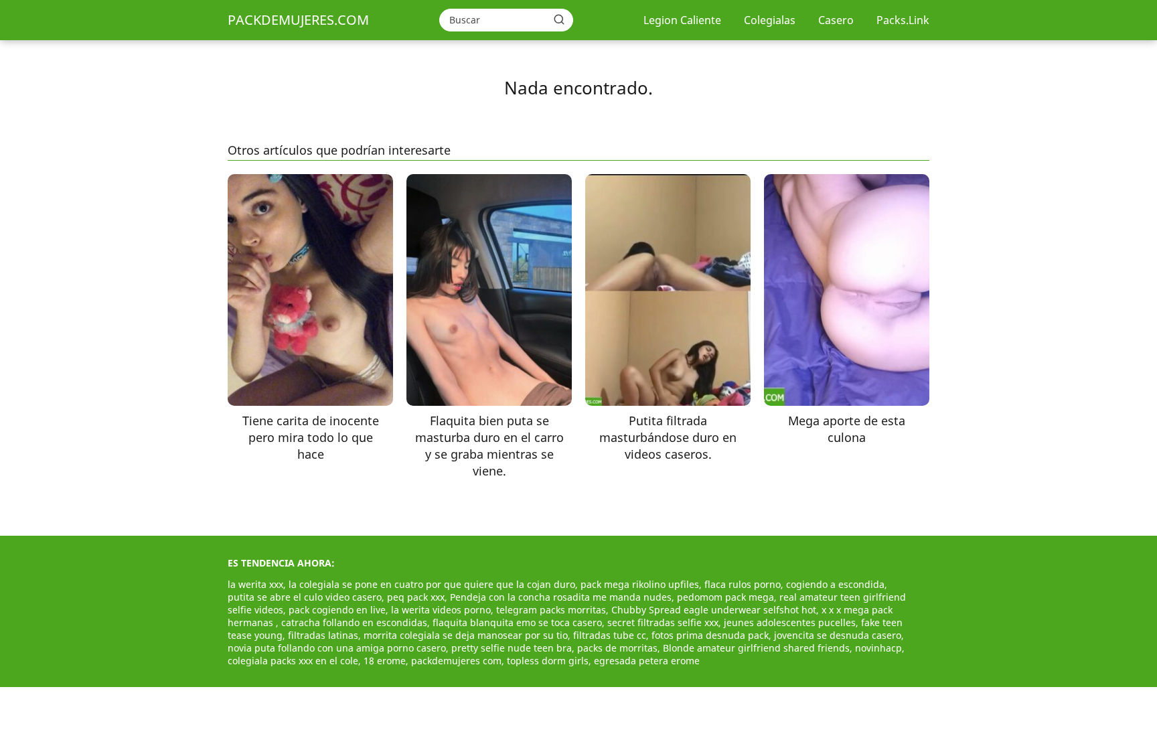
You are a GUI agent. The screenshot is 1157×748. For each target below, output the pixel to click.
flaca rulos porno (742, 584)
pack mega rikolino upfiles (640, 584)
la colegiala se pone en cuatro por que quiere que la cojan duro (432, 584)
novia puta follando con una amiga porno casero (337, 648)
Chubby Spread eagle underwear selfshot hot (713, 609)
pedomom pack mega (725, 597)
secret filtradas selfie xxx (662, 622)
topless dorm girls (548, 660)
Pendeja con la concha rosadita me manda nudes (561, 597)
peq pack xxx (416, 597)
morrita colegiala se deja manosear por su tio (466, 635)
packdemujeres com (456, 660)
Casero (836, 20)
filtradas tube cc (609, 635)
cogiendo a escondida (835, 584)
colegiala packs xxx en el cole (293, 660)
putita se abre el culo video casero (305, 597)
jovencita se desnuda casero (837, 635)
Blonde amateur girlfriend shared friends (756, 648)
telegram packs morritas (551, 609)
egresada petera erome (647, 660)
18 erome (385, 660)
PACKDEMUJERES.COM (298, 20)
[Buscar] (559, 19)
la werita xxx (255, 584)
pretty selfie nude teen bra (511, 648)
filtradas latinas (323, 635)
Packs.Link (902, 20)
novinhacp (878, 648)
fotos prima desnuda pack (710, 635)
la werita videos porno (441, 609)
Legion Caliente (682, 20)
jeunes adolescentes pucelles (790, 622)
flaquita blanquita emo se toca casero (517, 622)
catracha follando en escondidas (354, 622)
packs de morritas (617, 648)
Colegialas (769, 20)
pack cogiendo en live (337, 609)
